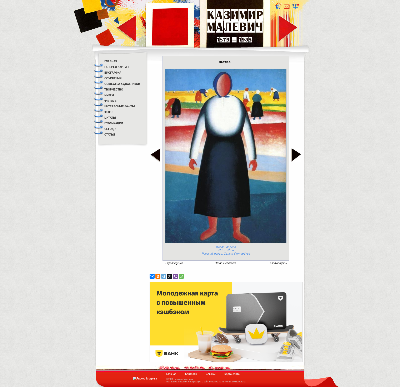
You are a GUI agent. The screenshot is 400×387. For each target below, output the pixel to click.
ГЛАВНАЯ (110, 61)
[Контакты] (286, 7)
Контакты (191, 374)
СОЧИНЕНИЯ (112, 78)
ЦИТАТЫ (110, 117)
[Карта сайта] (295, 7)
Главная (171, 374)
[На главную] (278, 7)
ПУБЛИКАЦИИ (113, 123)
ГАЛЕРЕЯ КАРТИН (116, 67)
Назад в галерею (225, 263)
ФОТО (108, 112)
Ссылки (210, 374)
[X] (169, 276)
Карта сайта (232, 374)
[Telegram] (163, 276)
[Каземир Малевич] (235, 50)
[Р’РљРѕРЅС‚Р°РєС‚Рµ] (152, 276)
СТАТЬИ (109, 134)
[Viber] (175, 276)
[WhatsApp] (181, 276)
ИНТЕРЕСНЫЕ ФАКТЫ (119, 106)
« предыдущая (174, 263)
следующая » (278, 263)
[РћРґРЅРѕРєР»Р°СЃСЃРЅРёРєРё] (157, 276)
